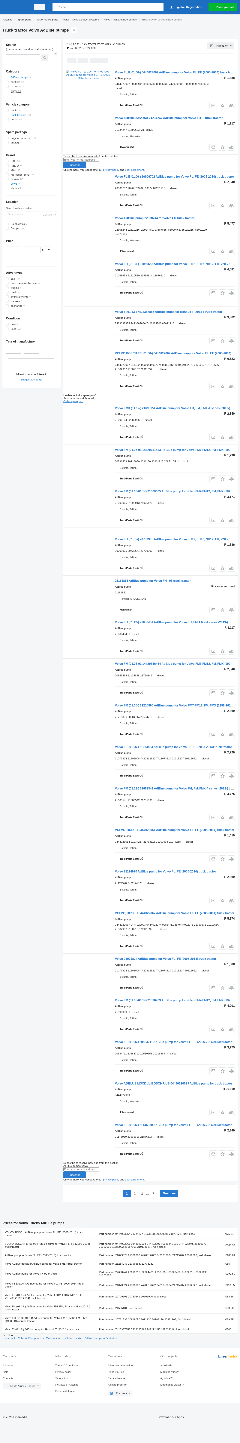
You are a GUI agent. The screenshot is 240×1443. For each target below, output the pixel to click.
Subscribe (74, 164)
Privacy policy (63, 1371)
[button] (222, 105)
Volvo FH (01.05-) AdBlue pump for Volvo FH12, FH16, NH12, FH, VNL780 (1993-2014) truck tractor (44, 1297)
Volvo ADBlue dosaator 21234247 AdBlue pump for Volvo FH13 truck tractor (169, 118)
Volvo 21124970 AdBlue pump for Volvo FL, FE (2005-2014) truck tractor (165, 871)
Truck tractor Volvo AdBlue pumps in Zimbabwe (90, 1338)
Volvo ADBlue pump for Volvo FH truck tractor (31, 1273)
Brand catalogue (65, 1390)
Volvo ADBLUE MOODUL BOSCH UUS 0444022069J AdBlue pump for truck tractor (173, 1083)
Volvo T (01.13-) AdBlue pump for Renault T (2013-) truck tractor (43, 1329)
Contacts (8, 1378)
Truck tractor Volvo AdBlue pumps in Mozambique (32, 1338)
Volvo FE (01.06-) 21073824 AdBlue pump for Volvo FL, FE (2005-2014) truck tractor (173, 747)
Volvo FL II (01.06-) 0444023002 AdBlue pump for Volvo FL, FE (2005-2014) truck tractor (176, 72)
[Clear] (55, 53)
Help (5, 1371)
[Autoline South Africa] (16, 7)
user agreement (134, 169)
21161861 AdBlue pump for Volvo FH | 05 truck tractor (153, 580)
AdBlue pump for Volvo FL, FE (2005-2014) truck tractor (38, 1255)
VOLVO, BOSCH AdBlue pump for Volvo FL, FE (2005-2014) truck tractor (44, 1234)
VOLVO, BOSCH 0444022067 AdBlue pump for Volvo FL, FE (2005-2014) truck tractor (174, 913)
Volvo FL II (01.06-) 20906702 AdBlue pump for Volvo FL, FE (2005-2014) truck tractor (174, 176)
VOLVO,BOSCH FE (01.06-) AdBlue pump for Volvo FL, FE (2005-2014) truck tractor (47, 1245)
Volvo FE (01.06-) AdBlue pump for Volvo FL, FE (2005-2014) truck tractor (44, 1285)
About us (8, 1365)
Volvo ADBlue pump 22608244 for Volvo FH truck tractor (154, 218)
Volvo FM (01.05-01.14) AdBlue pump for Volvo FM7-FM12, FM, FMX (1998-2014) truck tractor (46, 1319)
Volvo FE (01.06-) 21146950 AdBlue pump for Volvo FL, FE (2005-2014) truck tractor (173, 1125)
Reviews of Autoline (66, 1384)
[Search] (56, 7)
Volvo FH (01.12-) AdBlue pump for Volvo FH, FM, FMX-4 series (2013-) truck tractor (47, 1308)
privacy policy (111, 169)
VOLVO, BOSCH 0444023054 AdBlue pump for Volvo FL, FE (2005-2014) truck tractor (174, 830)
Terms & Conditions (66, 1365)
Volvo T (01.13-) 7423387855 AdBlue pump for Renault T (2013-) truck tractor (168, 311)
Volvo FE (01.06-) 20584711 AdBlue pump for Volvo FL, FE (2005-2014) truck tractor (173, 1042)
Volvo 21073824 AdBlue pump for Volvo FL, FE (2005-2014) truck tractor (165, 958)
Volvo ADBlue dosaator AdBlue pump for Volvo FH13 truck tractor (43, 1263)
